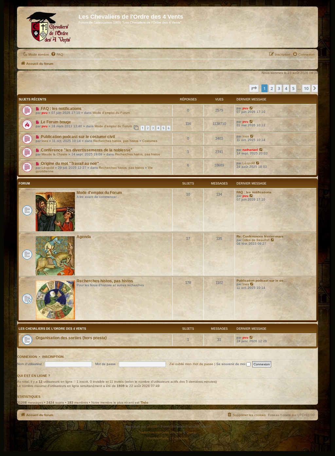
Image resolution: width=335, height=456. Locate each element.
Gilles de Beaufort (256, 240)
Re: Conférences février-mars (260, 236)
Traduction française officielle (160, 432)
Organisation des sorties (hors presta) (71, 338)
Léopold (48, 167)
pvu (44, 112)
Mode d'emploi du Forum (111, 112)
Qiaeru (191, 432)
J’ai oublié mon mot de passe (191, 364)
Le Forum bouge (56, 122)
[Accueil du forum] (49, 27)
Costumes (149, 141)
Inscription (52, 357)
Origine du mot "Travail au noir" (70, 163)
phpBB (152, 426)
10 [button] (306, 88)
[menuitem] (57, 54)
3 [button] (279, 88)
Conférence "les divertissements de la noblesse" (86, 150)
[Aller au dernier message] (251, 108)
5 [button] (293, 88)
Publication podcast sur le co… (262, 280)
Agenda (84, 237)
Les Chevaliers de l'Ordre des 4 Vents (52, 328)
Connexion (27, 357)
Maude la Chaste (54, 154)
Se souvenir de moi (231, 364)
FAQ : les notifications (61, 108)
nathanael (250, 149)
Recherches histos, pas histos (115, 141)
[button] (254, 88)
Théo (144, 402)
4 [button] (286, 88)
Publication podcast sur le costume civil (78, 136)
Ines (45, 141)
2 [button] (272, 88)
